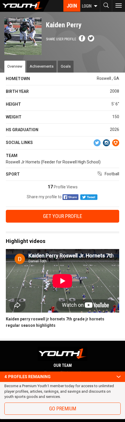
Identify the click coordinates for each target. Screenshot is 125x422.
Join (72, 6)
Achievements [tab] (41, 66)
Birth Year (17, 91)
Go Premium (62, 408)
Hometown (18, 78)
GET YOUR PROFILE (62, 216)
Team (11, 155)
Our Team (62, 365)
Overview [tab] (14, 66)
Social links (19, 142)
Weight (14, 117)
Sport (13, 174)
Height (13, 104)
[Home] (24, 6)
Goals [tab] (66, 66)
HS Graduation (22, 129)
